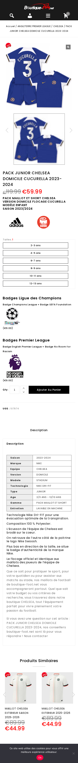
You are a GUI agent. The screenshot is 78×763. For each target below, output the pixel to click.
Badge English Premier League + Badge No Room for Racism (37, 349)
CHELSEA (58, 26)
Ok (40, 757)
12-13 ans (36, 283)
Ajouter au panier (49, 390)
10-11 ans (35, 276)
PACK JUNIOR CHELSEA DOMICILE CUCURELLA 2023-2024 (32, 625)
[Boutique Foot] (39, 6)
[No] (73, 753)
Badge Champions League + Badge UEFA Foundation (37, 304)
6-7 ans (36, 260)
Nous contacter (36, 636)
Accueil (10, 26)
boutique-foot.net (25, 584)
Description (39, 430)
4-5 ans (35, 253)
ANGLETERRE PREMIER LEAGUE (34, 26)
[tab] (39, 430)
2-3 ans (36, 245)
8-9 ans (36, 268)
